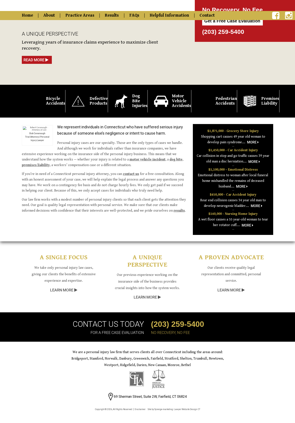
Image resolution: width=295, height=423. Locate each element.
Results (112, 15)
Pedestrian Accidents (226, 101)
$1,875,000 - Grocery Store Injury (233, 131)
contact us (131, 174)
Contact (207, 15)
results (179, 211)
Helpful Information (169, 15)
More (252, 142)
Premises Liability (270, 101)
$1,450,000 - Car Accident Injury (233, 150)
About (49, 15)
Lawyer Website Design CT (187, 409)
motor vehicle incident (147, 159)
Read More (34, 60)
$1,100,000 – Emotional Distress (233, 170)
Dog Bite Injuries (140, 101)
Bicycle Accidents (55, 101)
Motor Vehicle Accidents (181, 101)
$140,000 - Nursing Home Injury (233, 214)
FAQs (134, 15)
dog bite (176, 159)
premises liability (36, 165)
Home (27, 15)
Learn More (62, 290)
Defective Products (99, 101)
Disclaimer (140, 409)
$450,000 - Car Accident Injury (233, 195)
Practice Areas (79, 15)
